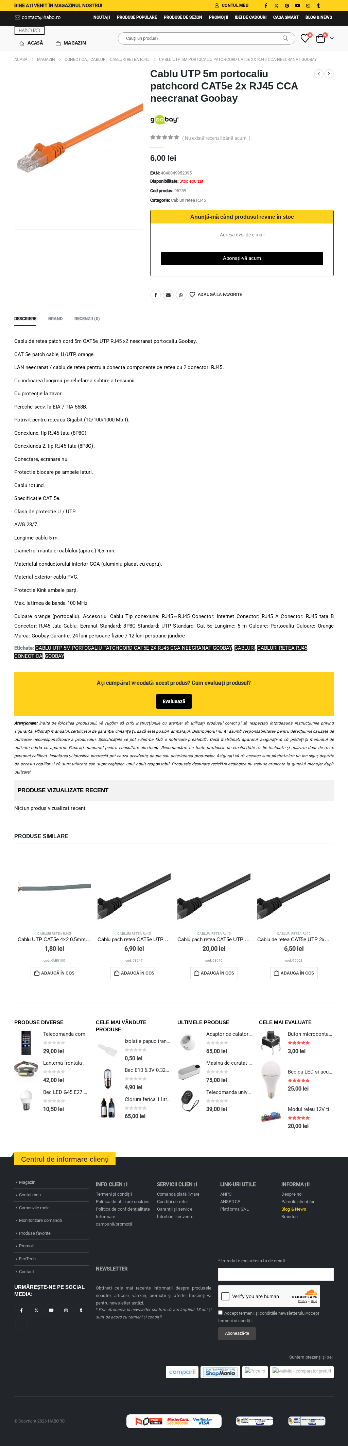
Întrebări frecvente (175, 1216)
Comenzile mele (34, 1207)
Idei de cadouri (250, 17)
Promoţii (218, 17)
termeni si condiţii (235, 1320)
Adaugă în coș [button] (57, 973)
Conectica (28, 656)
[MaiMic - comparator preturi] (302, 1372)
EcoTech (27, 1258)
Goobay (54, 656)
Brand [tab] (55, 318)
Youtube (51, 1310)
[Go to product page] (54, 888)
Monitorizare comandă (40, 1220)
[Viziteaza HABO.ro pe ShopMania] (220, 1372)
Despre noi (291, 1194)
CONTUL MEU (235, 5)
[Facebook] (265, 5)
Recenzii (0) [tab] (87, 318)
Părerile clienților (298, 1201)
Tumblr (81, 1310)
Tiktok (21, 1324)
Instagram (66, 1310)
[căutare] (285, 38)
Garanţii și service (174, 1209)
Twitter (36, 1310)
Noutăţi (101, 17)
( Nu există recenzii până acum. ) (216, 138)
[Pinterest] (286, 5)
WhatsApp (181, 294)
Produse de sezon (183, 17)
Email (168, 294)
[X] (276, 5)
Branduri (289, 1216)
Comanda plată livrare (178, 1194)
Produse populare (137, 17)
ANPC (226, 1194)
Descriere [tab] (25, 318)
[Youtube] (297, 5)
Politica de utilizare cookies (123, 1201)
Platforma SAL (234, 1209)
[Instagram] (307, 5)
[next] (329, 74)
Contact (26, 1271)
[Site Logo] (29, 30)
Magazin (75, 42)
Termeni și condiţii (114, 1194)
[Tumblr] (318, 5)
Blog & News (319, 17)
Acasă (35, 42)
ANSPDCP (230, 1201)
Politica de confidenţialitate (123, 1209)
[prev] (319, 74)
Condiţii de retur (172, 1201)
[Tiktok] (329, 5)
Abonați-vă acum (242, 258)
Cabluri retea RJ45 (188, 200)
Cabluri (244, 648)
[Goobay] (164, 119)
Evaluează (174, 701)
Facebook (155, 294)
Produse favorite (35, 1233)
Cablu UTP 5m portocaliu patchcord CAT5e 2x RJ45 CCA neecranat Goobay (133, 648)
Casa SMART (286, 17)
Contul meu (30, 1194)
